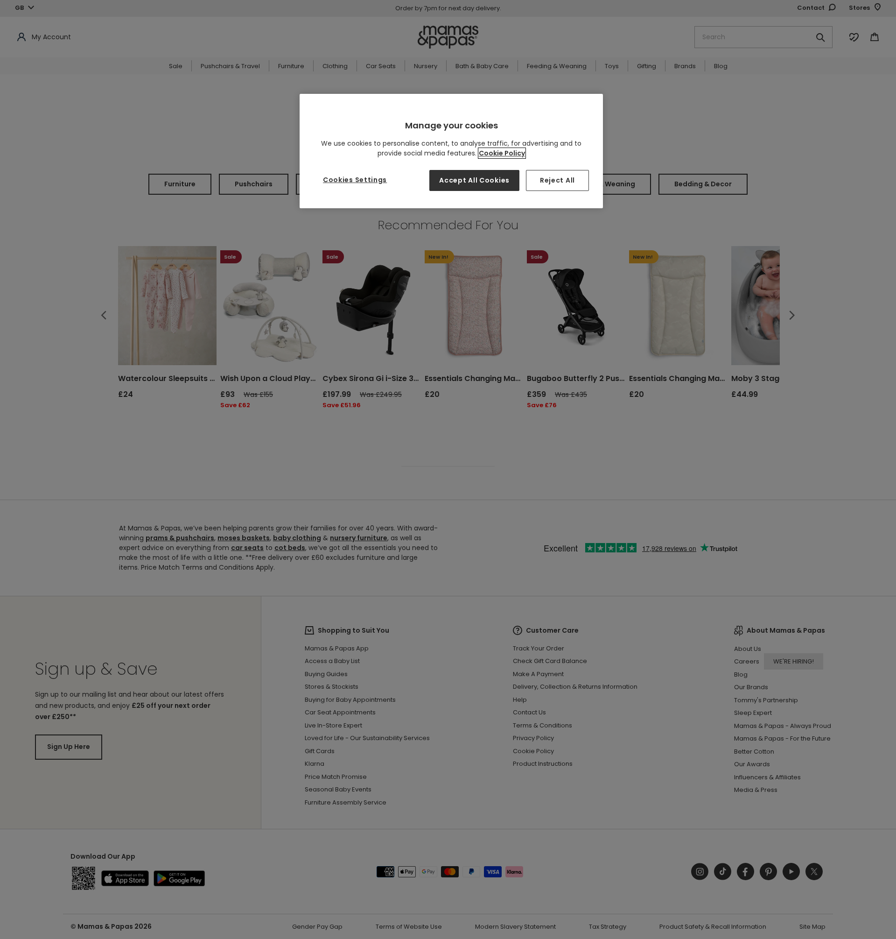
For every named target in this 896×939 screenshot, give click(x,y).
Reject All (557, 180)
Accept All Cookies (474, 180)
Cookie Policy (502, 153)
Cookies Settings (355, 179)
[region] (451, 151)
